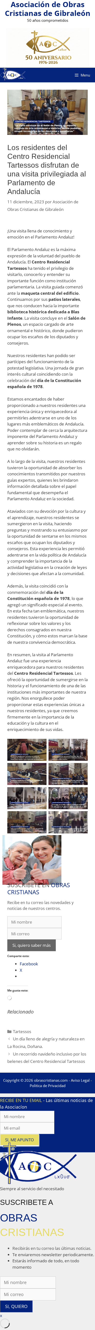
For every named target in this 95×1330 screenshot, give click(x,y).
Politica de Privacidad (48, 1085)
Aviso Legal (80, 1080)
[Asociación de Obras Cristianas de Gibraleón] (12, 75)
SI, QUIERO (16, 1306)
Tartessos (22, 1031)
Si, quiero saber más (31, 945)
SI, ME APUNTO (19, 1140)
